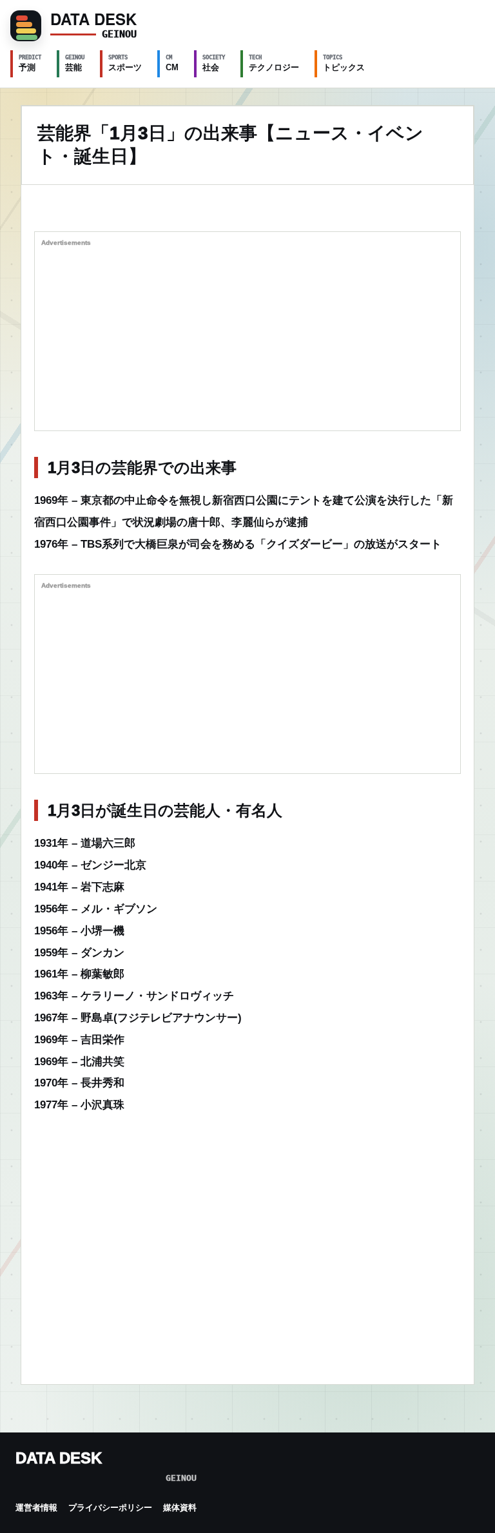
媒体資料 (180, 1507)
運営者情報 (36, 1507)
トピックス (344, 63)
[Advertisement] (247, 334)
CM (172, 63)
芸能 (74, 63)
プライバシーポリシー (110, 1507)
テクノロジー (274, 63)
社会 (213, 63)
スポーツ (125, 63)
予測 (30, 63)
